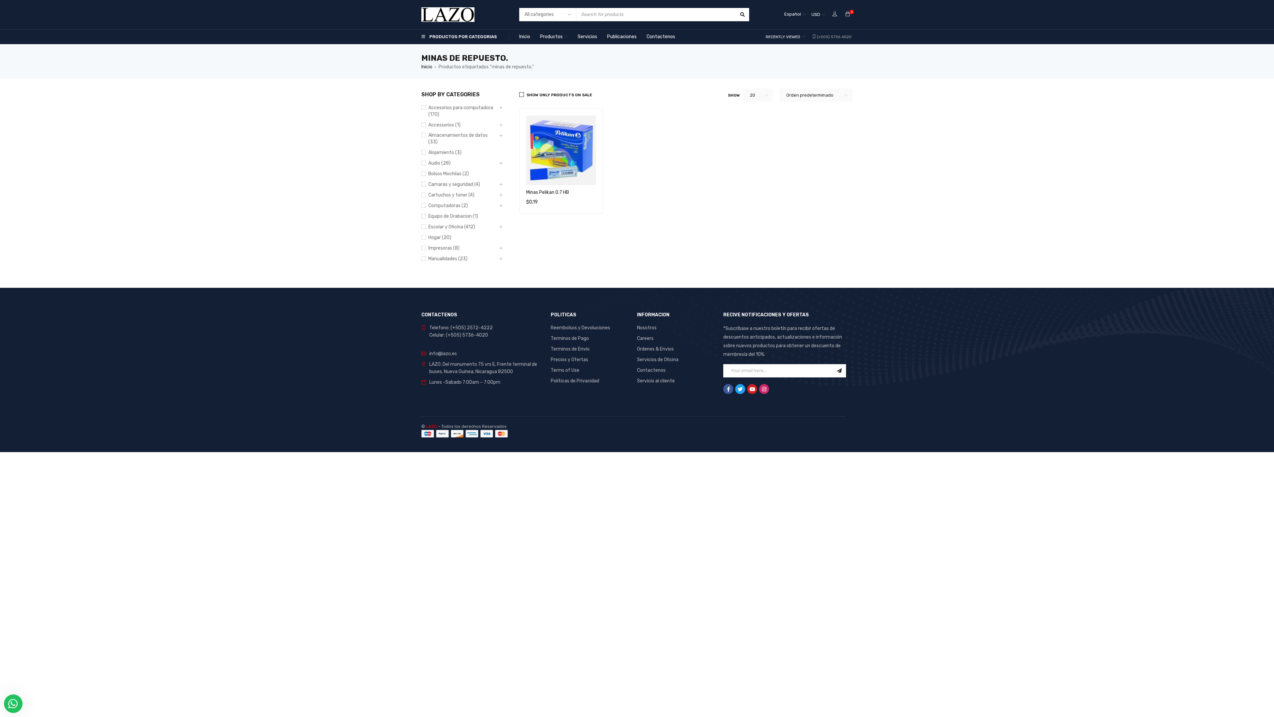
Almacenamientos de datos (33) (458, 138)
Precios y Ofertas (569, 359)
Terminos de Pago (570, 338)
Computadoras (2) (448, 205)
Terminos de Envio (570, 349)
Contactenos (651, 370)
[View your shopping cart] (847, 14)
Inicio (426, 67)
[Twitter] (740, 389)
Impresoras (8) (444, 248)
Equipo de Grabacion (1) (453, 216)
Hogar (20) (439, 237)
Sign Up (839, 370)
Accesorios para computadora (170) (460, 111)
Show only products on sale (559, 95)
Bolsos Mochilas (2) (448, 174)
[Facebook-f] (728, 389)
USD (816, 14)
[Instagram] (764, 389)
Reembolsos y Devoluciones (580, 328)
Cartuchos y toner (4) (451, 195)
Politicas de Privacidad (575, 381)
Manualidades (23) (447, 259)
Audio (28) (439, 163)
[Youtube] (752, 389)
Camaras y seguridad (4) (454, 184)
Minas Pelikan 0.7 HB (547, 192)
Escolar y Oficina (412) (451, 227)
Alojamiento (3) (444, 152)
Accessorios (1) (444, 125)
